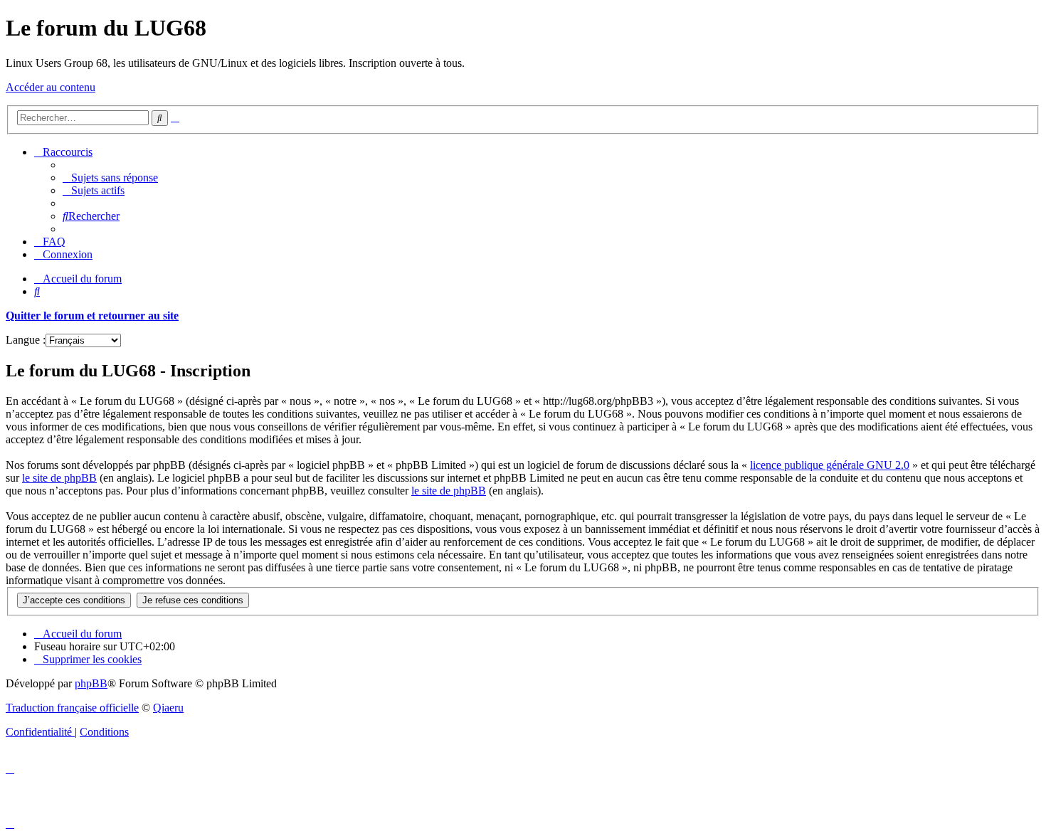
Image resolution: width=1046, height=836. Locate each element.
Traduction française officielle (72, 708)
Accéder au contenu (50, 87)
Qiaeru (168, 708)
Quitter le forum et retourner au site (92, 315)
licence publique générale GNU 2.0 (829, 465)
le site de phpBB (59, 478)
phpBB (91, 683)
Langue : (26, 340)
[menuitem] (110, 177)
